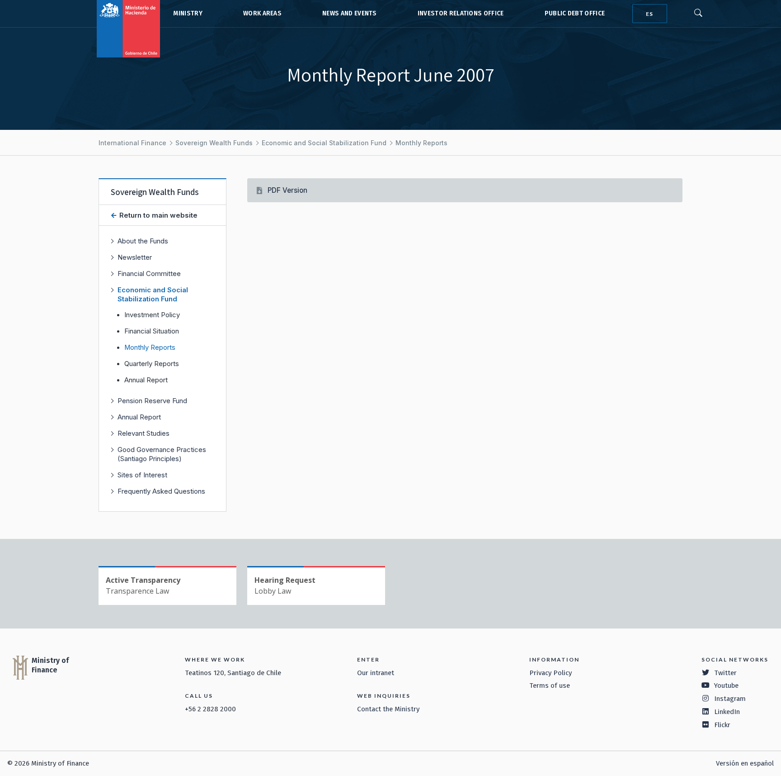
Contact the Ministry (388, 709)
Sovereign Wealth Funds (214, 143)
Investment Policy (152, 315)
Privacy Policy (550, 673)
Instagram (730, 699)
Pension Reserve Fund (152, 400)
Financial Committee (149, 273)
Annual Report (146, 380)
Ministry (187, 13)
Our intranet (375, 673)
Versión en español (745, 763)
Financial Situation (151, 331)
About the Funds (143, 241)
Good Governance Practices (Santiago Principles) (162, 454)
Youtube (726, 685)
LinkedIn (727, 712)
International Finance (132, 143)
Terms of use (549, 685)
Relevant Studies (143, 433)
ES (649, 13)
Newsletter (135, 257)
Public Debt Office (575, 13)
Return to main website (158, 215)
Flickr (722, 725)
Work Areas (262, 13)
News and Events (349, 13)
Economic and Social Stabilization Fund (324, 143)
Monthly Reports (421, 143)
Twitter (725, 673)
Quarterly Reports (151, 364)
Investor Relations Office (461, 13)
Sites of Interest (142, 475)
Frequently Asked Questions (161, 491)
